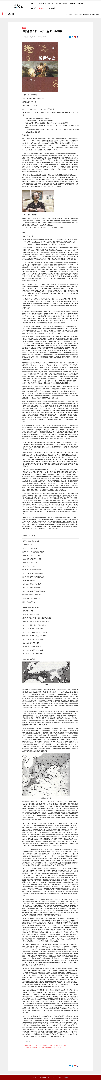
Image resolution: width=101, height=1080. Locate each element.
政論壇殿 (42, 3)
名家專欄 (79, 3)
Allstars (66, 1077)
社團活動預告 (51, 8)
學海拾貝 (42, 8)
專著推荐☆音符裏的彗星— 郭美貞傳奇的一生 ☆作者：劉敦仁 (43, 1047)
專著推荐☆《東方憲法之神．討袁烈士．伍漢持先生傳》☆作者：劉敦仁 (46, 1045)
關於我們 (33, 3)
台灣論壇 (50, 3)
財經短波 (72, 3)
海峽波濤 (58, 3)
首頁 (67, 14)
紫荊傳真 (65, 3)
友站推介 (33, 8)
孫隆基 (80, 14)
